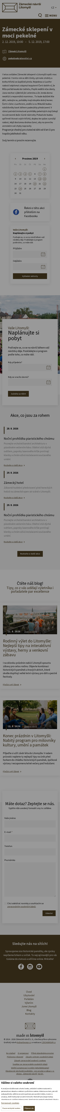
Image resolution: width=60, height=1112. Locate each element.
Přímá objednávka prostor (42, 1053)
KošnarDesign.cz (24, 1042)
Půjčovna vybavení (15, 1056)
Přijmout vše (29, 1108)
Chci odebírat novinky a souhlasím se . (25, 905)
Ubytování (29, 995)
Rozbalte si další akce (13, 465)
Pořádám (29, 999)
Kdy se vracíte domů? (18, 377)
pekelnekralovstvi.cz (20, 58)
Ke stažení (10, 1053)
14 (40, 179)
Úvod (29, 991)
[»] (44, 158)
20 (35, 184)
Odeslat (49, 913)
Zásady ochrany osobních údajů (39, 1056)
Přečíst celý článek (11, 684)
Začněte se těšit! (18, 393)
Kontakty (30, 1013)
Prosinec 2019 (30, 158)
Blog (29, 1010)
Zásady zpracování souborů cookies (30, 1060)
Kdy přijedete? (15, 362)
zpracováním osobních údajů (21, 906)
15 (45, 179)
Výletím (29, 1002)
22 (45, 184)
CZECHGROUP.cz (49, 1042)
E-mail (8, 832)
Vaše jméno (10, 818)
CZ (52, 7)
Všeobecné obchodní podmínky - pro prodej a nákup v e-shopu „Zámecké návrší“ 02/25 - (30, 1072)
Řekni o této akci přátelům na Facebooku (34, 212)
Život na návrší (30, 631)
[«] (15, 158)
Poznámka (9, 860)
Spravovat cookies (10, 1103)
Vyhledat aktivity (30, 276)
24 (20, 188)
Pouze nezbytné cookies (11, 1108)
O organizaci (23, 1053)
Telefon (8, 846)
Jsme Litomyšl (29, 1006)
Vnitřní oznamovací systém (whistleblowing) (30, 1068)
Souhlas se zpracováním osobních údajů (30, 1064)
